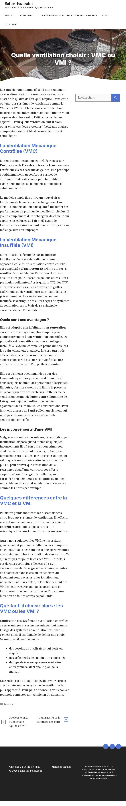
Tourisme (26, 15)
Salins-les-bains (19, 3)
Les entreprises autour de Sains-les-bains (69, 15)
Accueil (10, 15)
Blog (105, 15)
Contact (10, 24)
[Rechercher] (115, 98)
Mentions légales (61, 766)
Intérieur (9, 704)
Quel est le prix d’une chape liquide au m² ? (18, 722)
